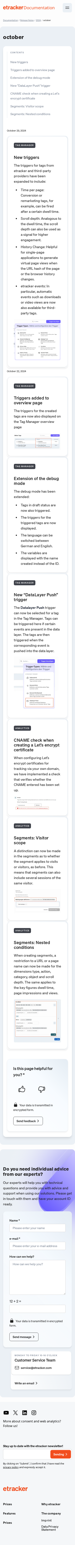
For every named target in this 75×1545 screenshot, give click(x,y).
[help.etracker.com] (37, 1489)
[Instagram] (34, 1413)
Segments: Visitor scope (27, 106)
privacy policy (11, 1467)
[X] (15, 1413)
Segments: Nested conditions (30, 114)
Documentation (10, 20)
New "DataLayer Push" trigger (30, 85)
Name (14, 1220)
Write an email (24, 1383)
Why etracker (51, 1504)
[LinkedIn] (25, 1413)
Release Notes (27, 20)
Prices (7, 1504)
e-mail (14, 1238)
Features (9, 1513)
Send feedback (26, 1121)
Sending (58, 1454)
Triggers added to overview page (32, 70)
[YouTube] (6, 1413)
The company (51, 1513)
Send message (22, 1337)
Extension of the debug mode (30, 78)
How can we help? (21, 1256)
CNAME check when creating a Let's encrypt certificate (34, 95)
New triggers (19, 62)
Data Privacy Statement (49, 1528)
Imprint (46, 1520)
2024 (38, 20)
